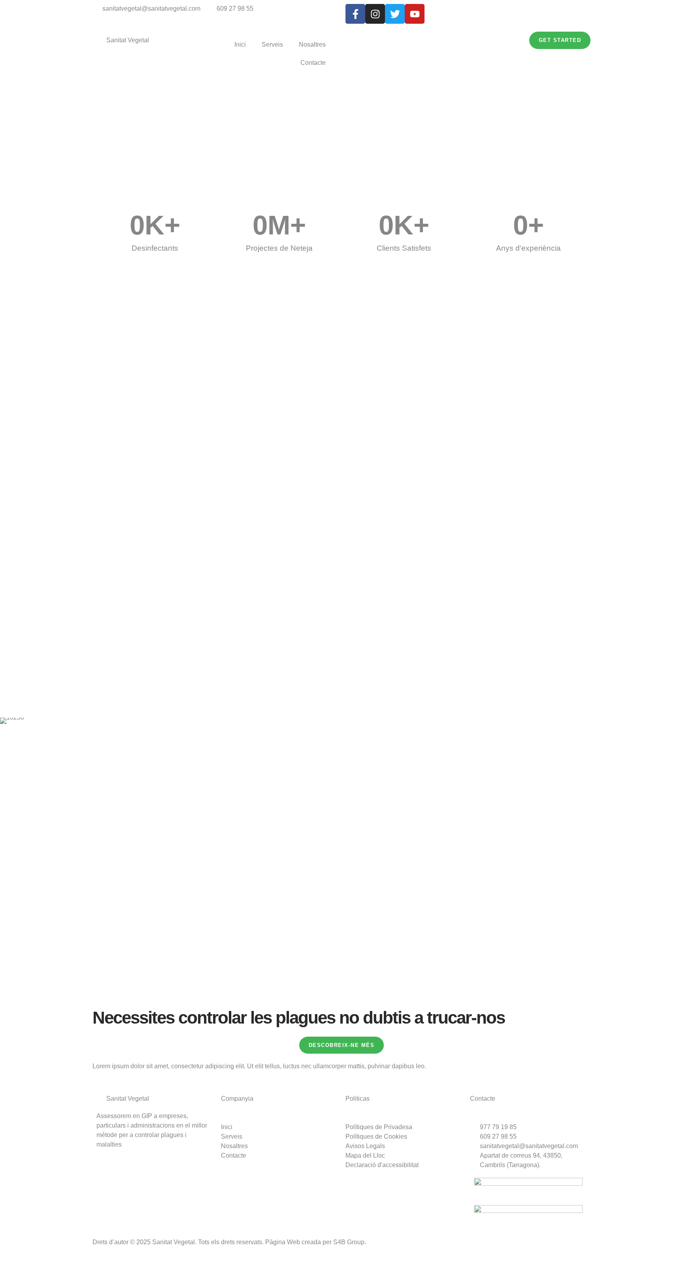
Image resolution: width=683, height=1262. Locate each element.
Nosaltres (312, 44)
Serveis (272, 44)
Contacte (313, 62)
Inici (240, 44)
